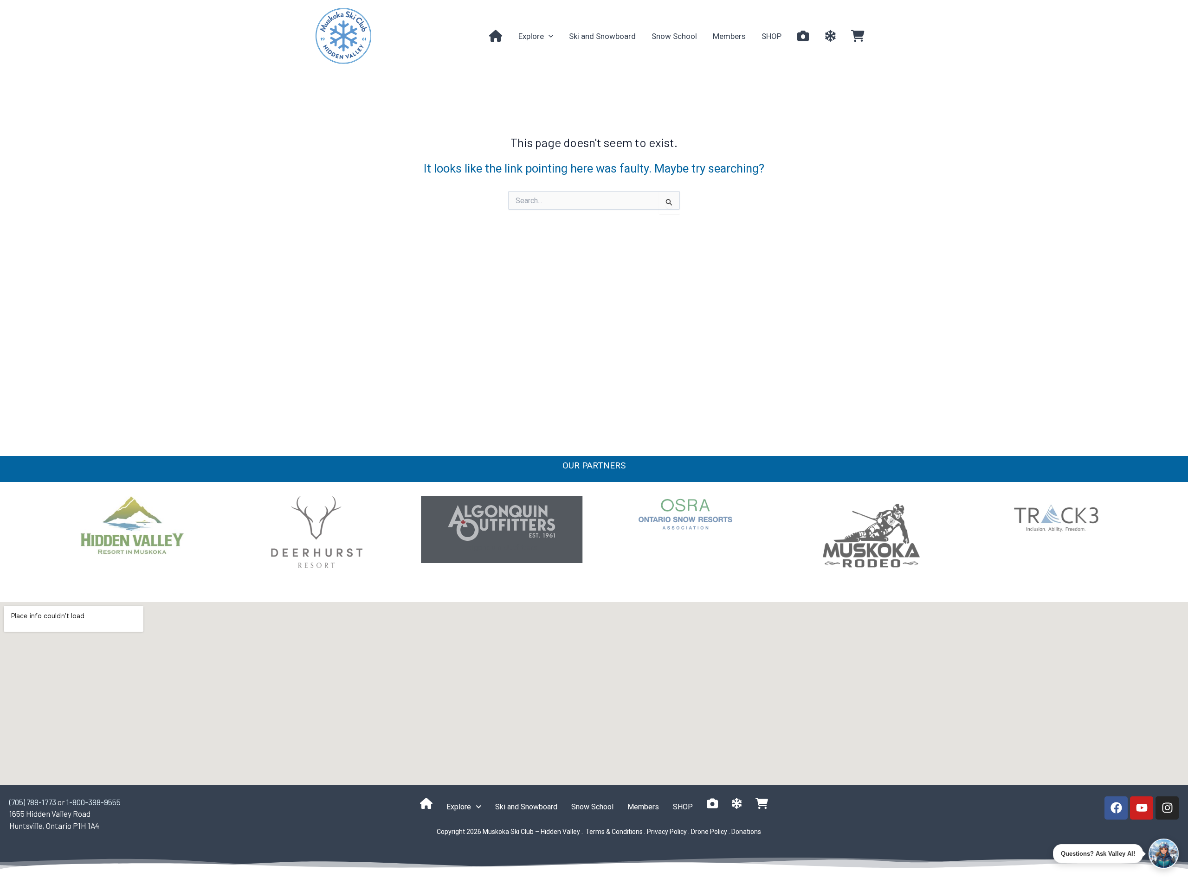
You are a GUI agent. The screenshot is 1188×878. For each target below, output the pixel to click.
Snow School (674, 36)
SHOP (771, 36)
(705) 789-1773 (32, 802)
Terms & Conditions (613, 831)
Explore (531, 36)
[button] (548, 36)
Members (729, 36)
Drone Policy (709, 831)
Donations (746, 831)
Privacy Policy (667, 831)
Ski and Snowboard (602, 36)
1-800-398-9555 (93, 802)
